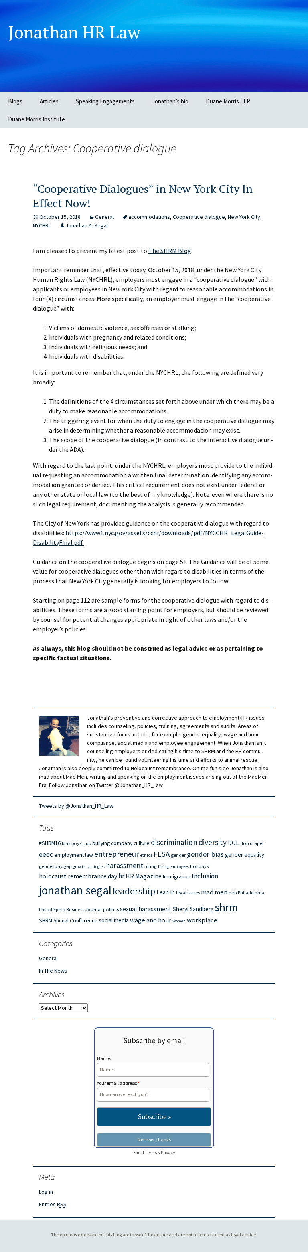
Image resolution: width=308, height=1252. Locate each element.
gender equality (244, 854)
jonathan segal (75, 890)
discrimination (174, 842)
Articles (49, 101)
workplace (202, 920)
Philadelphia (251, 893)
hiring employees (173, 866)
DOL (233, 843)
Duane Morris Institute (36, 119)
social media (114, 920)
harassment (124, 865)
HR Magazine (144, 876)
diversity (213, 842)
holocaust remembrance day (78, 876)
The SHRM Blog (169, 251)
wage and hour (150, 920)
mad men (214, 892)
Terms (151, 1152)
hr (121, 876)
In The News (53, 970)
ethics (146, 855)
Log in (46, 1191)
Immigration (176, 876)
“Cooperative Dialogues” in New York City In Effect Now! (143, 195)
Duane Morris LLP (228, 101)
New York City (244, 216)
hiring (150, 866)
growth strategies (89, 866)
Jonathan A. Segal (86, 225)
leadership (134, 891)
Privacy (168, 1152)
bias (66, 843)
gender (178, 855)
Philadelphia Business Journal (70, 909)
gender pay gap (55, 866)
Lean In (165, 892)
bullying (101, 843)
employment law (73, 854)
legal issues (188, 893)
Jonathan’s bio (170, 101)
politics (111, 909)
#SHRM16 (50, 843)
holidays (199, 866)
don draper (252, 843)
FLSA (162, 854)
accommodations (149, 216)
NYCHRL (42, 225)
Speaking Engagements (105, 101)
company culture (130, 843)
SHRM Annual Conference (68, 920)
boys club (81, 843)
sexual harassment (146, 909)
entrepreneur (116, 854)
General (104, 216)
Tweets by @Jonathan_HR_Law (76, 805)
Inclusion (205, 876)
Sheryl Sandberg (193, 909)
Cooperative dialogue (199, 216)
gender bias (205, 854)
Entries (53, 1204)
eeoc (46, 854)
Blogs (15, 101)
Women (179, 921)
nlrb (233, 893)
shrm (226, 907)
